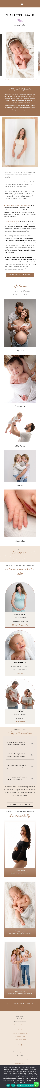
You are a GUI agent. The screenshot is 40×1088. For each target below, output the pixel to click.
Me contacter (20, 722)
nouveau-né (13, 96)
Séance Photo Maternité (20, 1030)
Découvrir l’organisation (20, 625)
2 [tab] (5, 79)
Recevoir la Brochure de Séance (20, 274)
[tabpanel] (20, 55)
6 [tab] (16, 79)
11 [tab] (30, 79)
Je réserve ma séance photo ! (20, 1005)
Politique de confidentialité (25, 1085)
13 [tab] (36, 79)
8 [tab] (22, 79)
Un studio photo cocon (12, 221)
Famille (20, 485)
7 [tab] (19, 79)
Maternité (20, 351)
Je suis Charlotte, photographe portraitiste (17, 205)
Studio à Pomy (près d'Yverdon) (20, 1025)
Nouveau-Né (20, 406)
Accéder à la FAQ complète (20, 804)
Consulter (20, 673)
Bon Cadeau (20, 541)
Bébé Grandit (20, 446)
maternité (7, 96)
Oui (8, 1085)
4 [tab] (11, 79)
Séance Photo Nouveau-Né (20, 1033)
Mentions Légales (20, 1063)
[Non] (38, 1077)
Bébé (23, 1036)
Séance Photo (18, 1036)
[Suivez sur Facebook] (18, 1045)
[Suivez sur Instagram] (21, 1045)
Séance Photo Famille (20, 1039)
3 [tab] (8, 79)
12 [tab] (33, 79)
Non (13, 1085)
